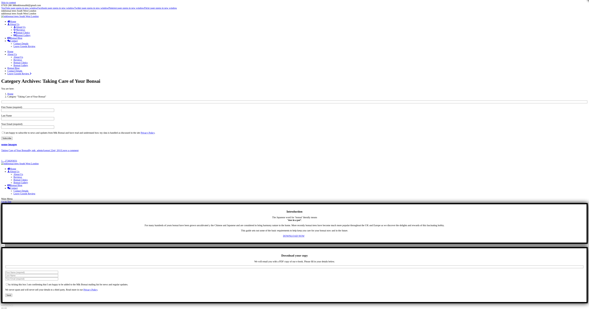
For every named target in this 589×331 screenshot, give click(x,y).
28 (8, 161)
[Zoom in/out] (11, 305)
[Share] (5, 305)
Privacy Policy (148, 132)
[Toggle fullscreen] (8, 305)
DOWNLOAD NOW (293, 236)
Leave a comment (70, 150)
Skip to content (8, 2)
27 (6, 161)
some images (9, 144)
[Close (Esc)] (2, 305)
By (35, 150)
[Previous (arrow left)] (2, 308)
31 (16, 161)
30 (13, 161)
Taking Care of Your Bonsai (14, 150)
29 (11, 161)
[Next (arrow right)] (5, 308)
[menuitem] (11, 21)
